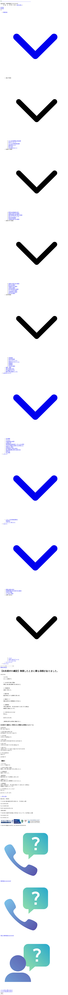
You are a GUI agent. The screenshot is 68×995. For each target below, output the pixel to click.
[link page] (16, 1)
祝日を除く (19, 5)
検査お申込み (4, 667)
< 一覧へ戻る (4, 796)
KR (3, 7)
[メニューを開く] (1, 10)
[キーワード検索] (13, 666)
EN (1, 7)
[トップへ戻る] (2, 993)
